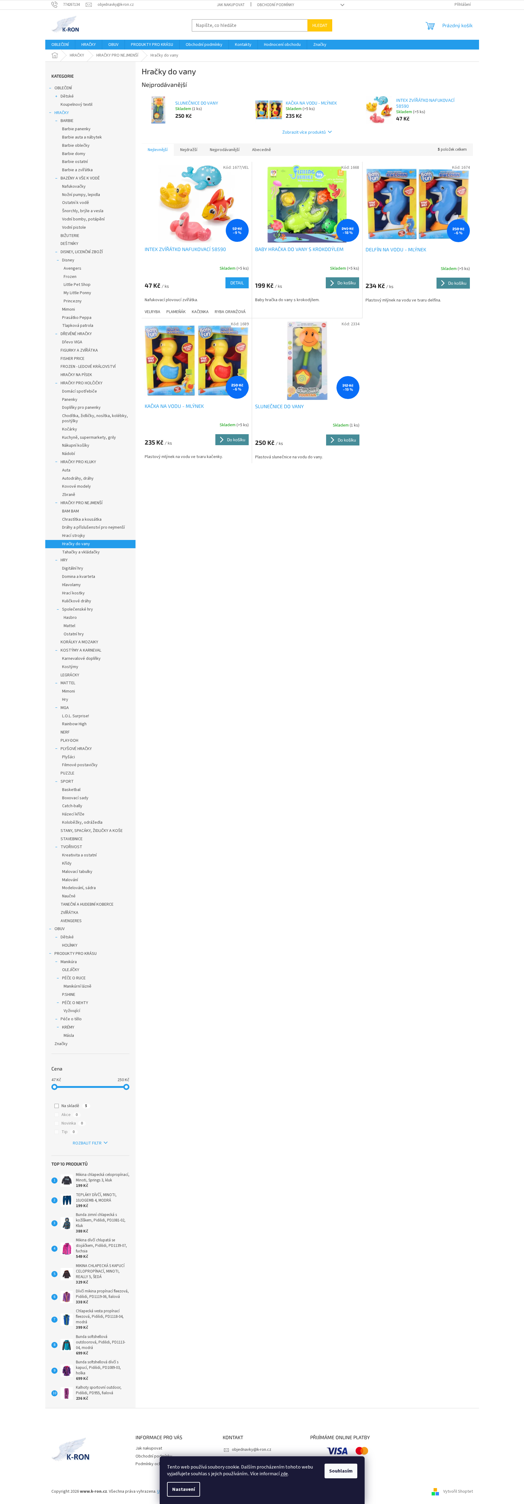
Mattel (69, 626)
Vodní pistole (74, 227)
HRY (64, 560)
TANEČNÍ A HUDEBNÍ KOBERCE (87, 904)
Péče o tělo (71, 1019)
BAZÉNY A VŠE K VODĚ (80, 178)
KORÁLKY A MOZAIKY (79, 642)
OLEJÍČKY (70, 970)
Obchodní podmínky (275, 5)
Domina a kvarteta (78, 577)
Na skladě (74, 1106)
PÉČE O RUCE (74, 978)
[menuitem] (60, 45)
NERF (65, 732)
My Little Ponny (77, 293)
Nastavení (183, 1489)
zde (284, 1473)
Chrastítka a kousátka (82, 519)
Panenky (69, 400)
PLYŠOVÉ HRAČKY (76, 749)
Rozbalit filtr (87, 1143)
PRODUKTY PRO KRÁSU (75, 954)
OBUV (59, 929)
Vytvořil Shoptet (458, 1491)
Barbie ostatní (75, 162)
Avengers (72, 268)
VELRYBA (152, 312)
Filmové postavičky (80, 765)
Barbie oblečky (76, 145)
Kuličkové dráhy (76, 601)
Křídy (67, 863)
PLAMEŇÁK (176, 312)
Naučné (69, 896)
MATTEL (68, 683)
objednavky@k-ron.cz (251, 1450)
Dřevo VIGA (72, 342)
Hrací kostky (73, 593)
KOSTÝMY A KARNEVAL (81, 650)
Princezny (73, 301)
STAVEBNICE (72, 839)
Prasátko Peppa (76, 318)
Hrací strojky (73, 536)
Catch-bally (72, 806)
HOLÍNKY (69, 945)
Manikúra (69, 962)
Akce (69, 1115)
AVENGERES (71, 921)
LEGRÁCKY (70, 675)
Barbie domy (73, 154)
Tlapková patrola (77, 326)
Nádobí (68, 454)
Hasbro (70, 618)
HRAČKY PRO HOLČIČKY (81, 383)
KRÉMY (68, 1027)
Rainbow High (74, 724)
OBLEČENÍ (63, 88)
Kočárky (69, 429)
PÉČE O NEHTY (75, 1003)
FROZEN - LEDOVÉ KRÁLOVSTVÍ (88, 367)
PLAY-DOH (69, 740)
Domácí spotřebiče (79, 391)
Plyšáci (68, 757)
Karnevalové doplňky (81, 659)
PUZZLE (67, 773)
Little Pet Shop (77, 285)
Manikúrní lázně (77, 986)
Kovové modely (76, 486)
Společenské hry (77, 609)
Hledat (319, 25)
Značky (61, 1044)
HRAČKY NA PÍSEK (76, 375)
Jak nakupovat (231, 5)
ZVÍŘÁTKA (69, 913)
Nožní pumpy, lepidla (81, 195)
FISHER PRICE (72, 359)
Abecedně (261, 150)
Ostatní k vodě (75, 203)
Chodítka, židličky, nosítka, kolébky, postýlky (95, 418)
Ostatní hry (74, 634)
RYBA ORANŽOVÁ (230, 312)
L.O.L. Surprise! (75, 716)
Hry (65, 700)
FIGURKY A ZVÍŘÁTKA (79, 350)
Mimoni (68, 309)
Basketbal (71, 790)
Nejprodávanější (225, 150)
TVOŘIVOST (71, 847)
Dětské (67, 96)
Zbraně (68, 495)
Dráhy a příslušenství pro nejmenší (93, 527)
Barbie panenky (76, 129)
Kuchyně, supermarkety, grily (89, 437)
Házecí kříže (73, 814)
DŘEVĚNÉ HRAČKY (76, 334)
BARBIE (67, 121)
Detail (237, 282)
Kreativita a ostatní (79, 855)
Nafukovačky (74, 186)
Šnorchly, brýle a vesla (82, 211)
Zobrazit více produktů (304, 132)
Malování (70, 880)
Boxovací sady (75, 798)
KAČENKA (200, 312)
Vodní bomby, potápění (83, 219)
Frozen (70, 277)
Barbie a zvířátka (77, 170)
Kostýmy (70, 667)
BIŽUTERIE (70, 236)
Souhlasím (341, 1471)
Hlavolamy (71, 585)
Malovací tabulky (77, 872)
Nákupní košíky (75, 445)
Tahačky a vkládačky (81, 552)
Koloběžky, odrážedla (82, 822)
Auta (66, 470)
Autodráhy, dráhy (78, 478)
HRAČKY (61, 113)
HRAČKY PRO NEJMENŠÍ (81, 503)
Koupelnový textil (76, 105)
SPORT (67, 781)
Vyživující (72, 1011)
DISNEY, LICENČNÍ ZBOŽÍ (82, 252)
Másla (69, 1036)
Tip (68, 1132)
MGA (65, 708)
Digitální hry (72, 568)
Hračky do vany (76, 544)
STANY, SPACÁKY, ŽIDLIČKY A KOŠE (92, 831)
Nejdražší (188, 150)
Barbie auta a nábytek (82, 137)
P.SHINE (68, 995)
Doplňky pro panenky (81, 408)
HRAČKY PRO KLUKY (78, 462)
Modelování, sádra (79, 888)
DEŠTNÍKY (69, 244)
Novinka (72, 1123)
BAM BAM (70, 511)
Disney (68, 260)
